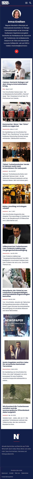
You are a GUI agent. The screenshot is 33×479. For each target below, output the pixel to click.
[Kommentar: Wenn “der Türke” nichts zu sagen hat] (16, 112)
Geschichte (6, 129)
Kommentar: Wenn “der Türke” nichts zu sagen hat (16, 125)
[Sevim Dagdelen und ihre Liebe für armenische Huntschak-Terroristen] (16, 350)
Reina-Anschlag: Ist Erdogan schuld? (14, 207)
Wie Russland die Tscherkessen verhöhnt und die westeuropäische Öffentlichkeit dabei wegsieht (16, 409)
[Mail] (16, 51)
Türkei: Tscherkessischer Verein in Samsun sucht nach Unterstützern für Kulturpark (16, 166)
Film (4, 89)
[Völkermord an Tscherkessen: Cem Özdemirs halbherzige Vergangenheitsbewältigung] (16, 234)
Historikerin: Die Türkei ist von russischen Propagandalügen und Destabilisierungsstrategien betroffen (16, 293)
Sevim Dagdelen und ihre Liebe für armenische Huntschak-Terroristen (15, 364)
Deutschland (7, 369)
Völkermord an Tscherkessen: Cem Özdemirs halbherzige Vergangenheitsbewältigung (15, 248)
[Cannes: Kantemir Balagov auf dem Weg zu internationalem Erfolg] (16, 70)
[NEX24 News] (16, 436)
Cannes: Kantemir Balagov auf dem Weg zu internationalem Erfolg (15, 84)
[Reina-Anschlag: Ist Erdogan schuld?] (16, 194)
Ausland (5, 171)
